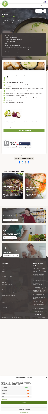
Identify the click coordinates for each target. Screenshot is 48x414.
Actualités (4, 282)
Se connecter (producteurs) (8, 292)
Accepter (24, 402)
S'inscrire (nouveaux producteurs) (9, 295)
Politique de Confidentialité (24, 412)
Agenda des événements (7, 284)
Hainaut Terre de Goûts (7, 276)
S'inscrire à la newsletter (10, 237)
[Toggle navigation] (45, 6)
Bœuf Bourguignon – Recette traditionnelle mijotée (11, 186)
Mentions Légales (5, 297)
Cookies (3, 302)
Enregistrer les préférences (24, 409)
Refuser (24, 406)
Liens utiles (4, 278)
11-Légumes (16, 16)
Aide (3, 289)
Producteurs (4, 266)
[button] (46, 377)
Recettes (4, 271)
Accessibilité (4, 307)
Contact (3, 287)
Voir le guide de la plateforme (11, 255)
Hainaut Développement (6, 317)
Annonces (4, 274)
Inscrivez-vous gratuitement (10, 220)
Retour (39, 11)
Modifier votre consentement (8, 304)
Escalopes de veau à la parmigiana (32, 188)
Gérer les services (5, 399)
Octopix (39, 317)
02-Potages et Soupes (7, 16)
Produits (3, 269)
